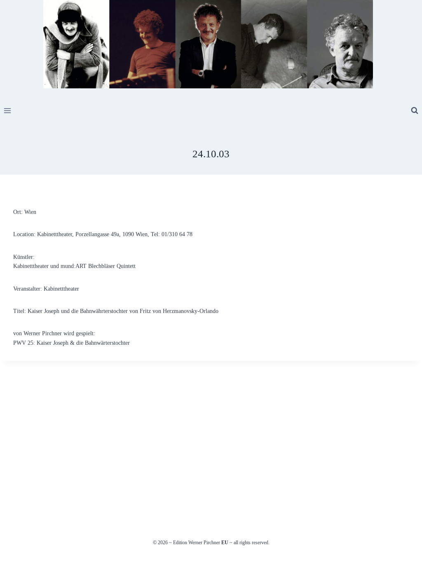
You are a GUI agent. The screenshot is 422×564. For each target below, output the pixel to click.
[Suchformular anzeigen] (414, 110)
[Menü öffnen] (7, 110)
